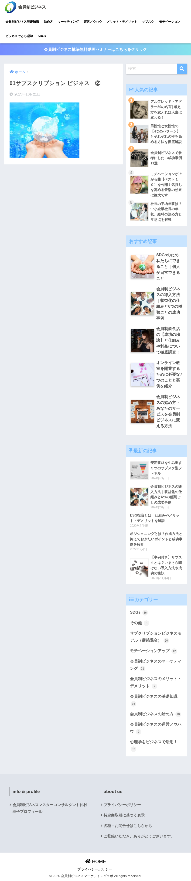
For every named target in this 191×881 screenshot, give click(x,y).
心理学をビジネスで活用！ (153, 745)
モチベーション (169, 21)
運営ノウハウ (93, 21)
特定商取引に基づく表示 (124, 815)
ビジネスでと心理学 (19, 36)
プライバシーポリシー (122, 805)
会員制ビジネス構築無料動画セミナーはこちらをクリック (95, 49)
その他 (138, 623)
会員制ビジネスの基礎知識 (153, 699)
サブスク (148, 21)
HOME (98, 861)
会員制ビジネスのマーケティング (155, 665)
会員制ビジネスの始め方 (155, 714)
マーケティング (68, 21)
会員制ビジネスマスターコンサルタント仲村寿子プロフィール (50, 808)
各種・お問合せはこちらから (128, 826)
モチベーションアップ (153, 651)
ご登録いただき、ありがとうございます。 (139, 836)
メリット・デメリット (122, 21)
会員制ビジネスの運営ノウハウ (155, 728)
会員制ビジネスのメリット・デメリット (155, 682)
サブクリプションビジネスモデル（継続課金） (155, 637)
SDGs (42, 36)
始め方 (48, 21)
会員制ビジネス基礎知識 (22, 21)
